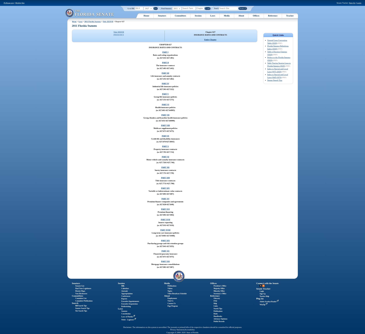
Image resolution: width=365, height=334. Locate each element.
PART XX (165, 251)
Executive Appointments (130, 301)
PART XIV (165, 188)
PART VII (165, 115)
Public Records (219, 321)
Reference (272, 16)
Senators (162, 16)
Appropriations (127, 294)
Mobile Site (20, 3)
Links (216, 306)
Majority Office (219, 288)
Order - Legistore (127, 320)
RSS (263, 286)
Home (146, 16)
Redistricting (126, 306)
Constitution (126, 314)
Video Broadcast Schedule (177, 294)
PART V (165, 94)
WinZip (263, 305)
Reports (124, 299)
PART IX (165, 136)
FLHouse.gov (9, 3)
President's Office (220, 286)
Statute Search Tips (274, 80)
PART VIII (165, 125)
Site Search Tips (81, 311)
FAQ (215, 301)
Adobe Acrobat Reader (268, 302)
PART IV (165, 84)
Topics (170, 291)
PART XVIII (165, 230)
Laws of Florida (127, 317)
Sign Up (352, 3)
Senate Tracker (263, 289)
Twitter (261, 286)
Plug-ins (260, 298)
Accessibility (190, 330)
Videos (170, 288)
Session (198, 16)
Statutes (124, 311)
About (241, 16)
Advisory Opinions (220, 319)
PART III (165, 73)
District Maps (80, 291)
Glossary (217, 298)
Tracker (290, 16)
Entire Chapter (210, 40)
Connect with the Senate (267, 283)
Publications (172, 286)
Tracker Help (264, 296)
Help (215, 303)
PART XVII (165, 220)
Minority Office (219, 291)
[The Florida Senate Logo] (89, 13)
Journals (124, 291)
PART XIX (165, 241)
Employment (172, 298)
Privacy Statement (177, 330)
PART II (165, 63)
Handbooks (218, 316)
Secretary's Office (220, 294)
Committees (180, 16)
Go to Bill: (131, 8)
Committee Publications (84, 301)
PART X (165, 146)
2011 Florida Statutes (92, 21)
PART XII (165, 167)
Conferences (125, 296)
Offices (256, 16)
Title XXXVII (108, 21)
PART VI (165, 104)
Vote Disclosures (81, 294)
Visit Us (170, 301)
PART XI (165, 157)
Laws (212, 16)
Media (227, 16)
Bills (122, 286)
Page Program (173, 306)
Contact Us (172, 303)
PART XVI (165, 209)
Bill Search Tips (81, 306)
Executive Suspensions (129, 304)
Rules (216, 314)
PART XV (165, 199)
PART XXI (165, 261)
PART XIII (165, 178)
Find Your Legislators (83, 288)
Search (216, 8)
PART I (165, 52)
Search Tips (218, 309)
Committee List (81, 298)
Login (359, 3)
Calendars (125, 288)
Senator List (79, 286)
